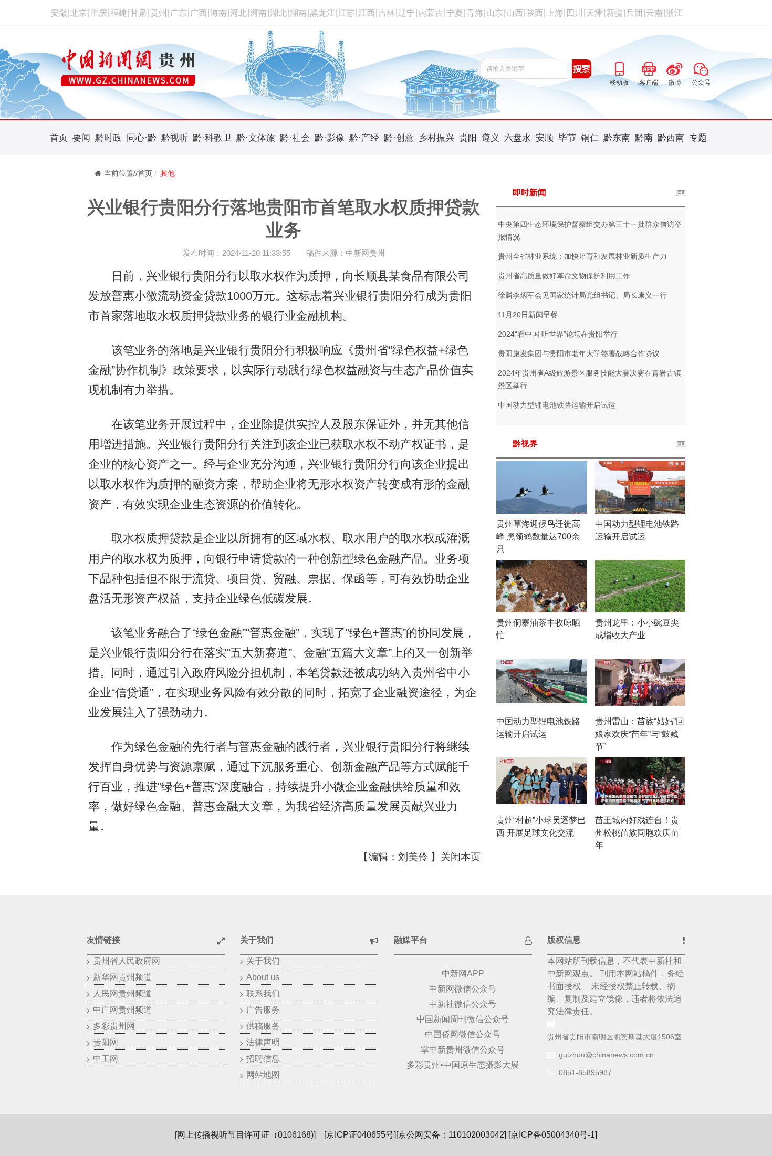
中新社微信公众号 (462, 1003)
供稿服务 (263, 1026)
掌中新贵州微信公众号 (463, 1049)
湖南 (298, 12)
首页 (59, 138)
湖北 (278, 12)
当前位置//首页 (128, 173)
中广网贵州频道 (122, 1009)
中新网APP (463, 973)
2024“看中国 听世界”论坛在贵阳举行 (558, 334)
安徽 (58, 12)
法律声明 (263, 1042)
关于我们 (263, 960)
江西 (366, 12)
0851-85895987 (585, 1072)
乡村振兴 (436, 138)
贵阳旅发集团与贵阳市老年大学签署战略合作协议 (579, 353)
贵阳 (468, 138)
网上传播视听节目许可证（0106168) (245, 1134)
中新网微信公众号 (462, 988)
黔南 (644, 138)
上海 (554, 12)
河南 (258, 12)
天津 (594, 12)
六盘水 (517, 138)
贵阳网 (105, 1042)
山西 (514, 12)
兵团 (634, 12)
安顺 (545, 138)
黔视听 (174, 138)
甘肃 (138, 12)
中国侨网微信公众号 (462, 1034)
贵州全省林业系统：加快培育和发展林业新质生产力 (582, 256)
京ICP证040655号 (360, 1134)
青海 (474, 12)
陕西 (534, 12)
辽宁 (406, 12)
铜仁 (590, 138)
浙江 (674, 12)
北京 (78, 12)
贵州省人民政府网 (126, 960)
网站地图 (263, 1074)
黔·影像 (330, 138)
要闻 (81, 138)
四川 (574, 12)
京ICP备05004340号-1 (552, 1134)
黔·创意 (399, 138)
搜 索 (582, 69)
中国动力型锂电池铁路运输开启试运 (556, 405)
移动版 (619, 67)
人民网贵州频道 (122, 993)
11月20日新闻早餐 (528, 314)
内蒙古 (430, 12)
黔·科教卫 (212, 138)
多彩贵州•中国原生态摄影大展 (462, 1064)
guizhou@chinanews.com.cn (606, 1054)
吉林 (386, 12)
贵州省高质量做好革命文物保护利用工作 (564, 276)
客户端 (648, 67)
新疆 (614, 12)
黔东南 (616, 138)
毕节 (567, 138)
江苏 (346, 12)
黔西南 (671, 138)
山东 (494, 12)
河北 (238, 12)
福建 (118, 12)
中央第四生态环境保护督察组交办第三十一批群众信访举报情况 (590, 230)
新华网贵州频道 (122, 977)
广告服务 (263, 1009)
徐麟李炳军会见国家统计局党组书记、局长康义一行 (582, 295)
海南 (218, 12)
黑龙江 (322, 12)
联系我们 (263, 993)
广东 (178, 12)
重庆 (98, 12)
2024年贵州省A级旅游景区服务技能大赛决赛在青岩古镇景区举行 (589, 379)
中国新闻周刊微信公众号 (462, 1019)
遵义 (490, 138)
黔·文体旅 (255, 138)
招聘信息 (263, 1058)
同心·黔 (142, 138)
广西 (198, 12)
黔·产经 (364, 138)
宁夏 (454, 12)
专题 (698, 138)
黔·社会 (295, 138)
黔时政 (108, 138)
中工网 (105, 1058)
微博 (674, 67)
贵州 (158, 12)
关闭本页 (461, 856)
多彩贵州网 (114, 1026)
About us (262, 977)
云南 (654, 12)
